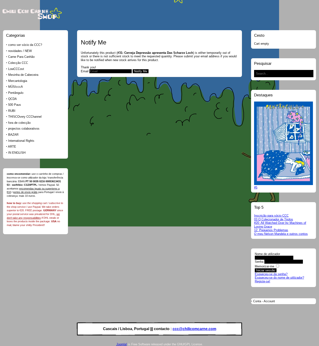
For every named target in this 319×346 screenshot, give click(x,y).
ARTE (12, 146)
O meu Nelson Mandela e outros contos (281, 234)
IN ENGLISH (16, 152)
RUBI (11, 111)
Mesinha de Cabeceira (23, 74)
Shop (47, 16)
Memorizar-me (264, 266)
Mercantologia (17, 81)
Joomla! (121, 344)
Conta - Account (264, 301)
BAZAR (13, 134)
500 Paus (14, 104)
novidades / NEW (20, 51)
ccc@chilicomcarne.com (194, 329)
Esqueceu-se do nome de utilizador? (279, 277)
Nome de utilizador (267, 254)
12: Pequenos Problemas (271, 230)
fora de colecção (19, 122)
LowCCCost (16, 69)
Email (85, 71)
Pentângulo (15, 93)
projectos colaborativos (23, 128)
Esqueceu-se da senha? (271, 274)
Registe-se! (262, 281)
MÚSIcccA (15, 86)
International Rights (21, 140)
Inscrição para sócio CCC (271, 215)
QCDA (12, 99)
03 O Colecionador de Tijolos (273, 219)
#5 (255, 187)
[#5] (283, 184)
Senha (259, 261)
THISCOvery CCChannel (25, 116)
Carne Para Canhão (21, 56)
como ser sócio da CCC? (25, 45)
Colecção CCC (18, 63)
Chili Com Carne (25, 11)
